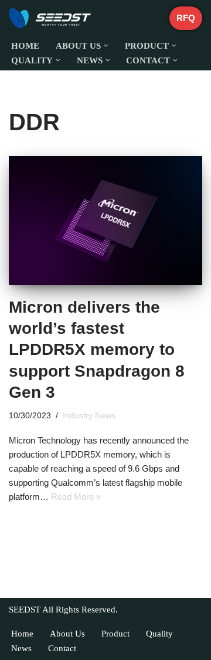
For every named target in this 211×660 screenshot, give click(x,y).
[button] (106, 45)
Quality (159, 633)
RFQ (185, 18)
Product (115, 633)
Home (25, 45)
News (21, 648)
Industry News (89, 415)
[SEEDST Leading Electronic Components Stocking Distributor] (50, 18)
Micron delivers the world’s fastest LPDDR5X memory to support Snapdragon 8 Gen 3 (97, 350)
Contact (62, 648)
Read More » (76, 497)
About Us (67, 633)
